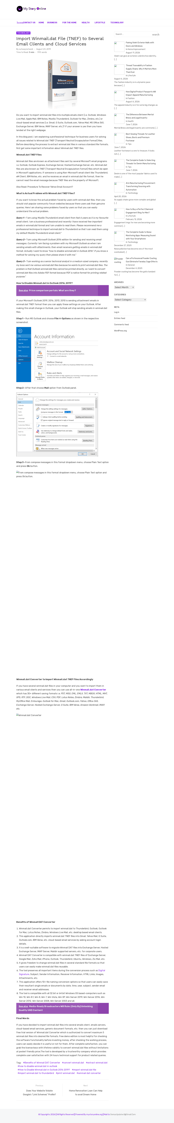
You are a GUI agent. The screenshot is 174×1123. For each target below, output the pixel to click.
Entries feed (119, 318)
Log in (116, 312)
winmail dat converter (89, 1073)
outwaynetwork (26, 49)
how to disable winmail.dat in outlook (38, 1066)
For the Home (69, 22)
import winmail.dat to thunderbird (36, 1073)
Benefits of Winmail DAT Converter (42, 1062)
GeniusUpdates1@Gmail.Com (123, 1114)
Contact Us (29, 22)
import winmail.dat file (84, 1069)
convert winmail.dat (73, 1062)
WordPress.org (120, 331)
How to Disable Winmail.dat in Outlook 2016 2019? (44, 1069)
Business (52, 22)
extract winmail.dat (97, 1062)
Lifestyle (100, 22)
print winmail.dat (66, 1073)
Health (85, 22)
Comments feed (121, 324)
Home (41, 22)
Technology (117, 22)
